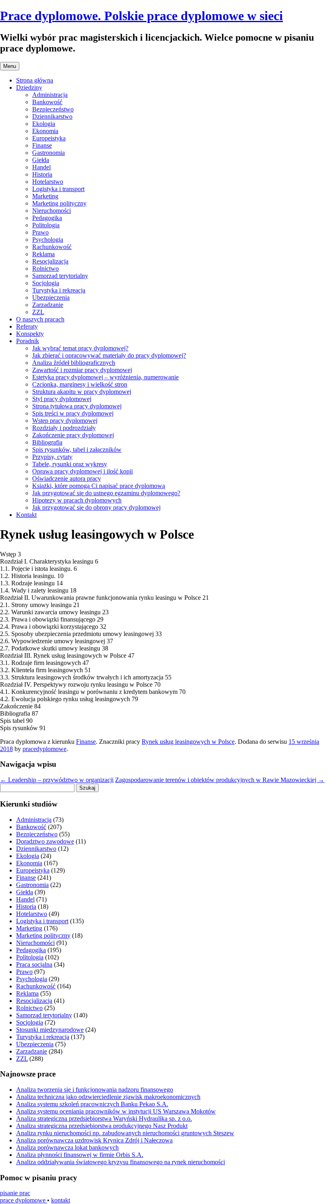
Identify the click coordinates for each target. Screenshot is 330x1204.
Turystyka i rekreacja (58, 290)
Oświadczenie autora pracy (66, 478)
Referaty (27, 326)
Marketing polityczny (59, 203)
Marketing (45, 196)
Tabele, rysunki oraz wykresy (69, 464)
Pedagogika (47, 217)
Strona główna (34, 80)
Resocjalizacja (50, 261)
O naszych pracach (40, 319)
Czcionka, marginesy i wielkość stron (79, 384)
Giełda (40, 159)
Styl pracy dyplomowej (61, 398)
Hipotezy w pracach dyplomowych (77, 500)
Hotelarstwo (47, 181)
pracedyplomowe (44, 748)
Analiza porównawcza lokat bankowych (67, 1147)
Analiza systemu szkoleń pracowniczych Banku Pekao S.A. (92, 1104)
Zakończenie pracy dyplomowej (73, 435)
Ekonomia (45, 131)
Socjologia (45, 283)
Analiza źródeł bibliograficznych (73, 362)
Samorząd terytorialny (60, 275)
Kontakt (26, 514)
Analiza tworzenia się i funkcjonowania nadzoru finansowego (94, 1089)
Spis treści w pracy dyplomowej (72, 413)
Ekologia (43, 123)
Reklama (43, 254)
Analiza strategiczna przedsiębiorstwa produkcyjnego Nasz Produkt (102, 1125)
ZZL (38, 312)
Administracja (50, 94)
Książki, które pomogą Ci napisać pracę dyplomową (98, 485)
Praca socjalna (34, 964)
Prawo (40, 232)
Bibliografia (47, 442)
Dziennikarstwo (52, 116)
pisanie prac (15, 1193)
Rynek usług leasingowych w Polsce (188, 741)
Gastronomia (48, 152)
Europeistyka (49, 138)
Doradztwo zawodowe (45, 841)
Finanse (42, 145)
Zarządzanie (47, 304)
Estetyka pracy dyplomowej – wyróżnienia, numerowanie (105, 377)
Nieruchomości (51, 210)
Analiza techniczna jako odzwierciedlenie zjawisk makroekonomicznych (108, 1096)
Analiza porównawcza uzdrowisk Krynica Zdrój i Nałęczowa (94, 1140)
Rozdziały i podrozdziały (64, 427)
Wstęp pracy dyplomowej (64, 420)
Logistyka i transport (58, 188)
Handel (41, 167)
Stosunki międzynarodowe (50, 1029)
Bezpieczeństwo (53, 109)
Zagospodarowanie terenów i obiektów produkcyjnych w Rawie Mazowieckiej (219, 779)
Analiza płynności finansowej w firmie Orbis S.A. (79, 1154)
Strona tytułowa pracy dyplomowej (77, 406)
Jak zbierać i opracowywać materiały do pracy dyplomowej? (109, 355)
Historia (42, 174)
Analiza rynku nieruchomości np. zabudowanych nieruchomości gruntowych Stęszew (125, 1133)
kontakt (60, 1200)
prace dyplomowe (23, 1200)
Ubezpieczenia (51, 297)
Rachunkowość (52, 246)
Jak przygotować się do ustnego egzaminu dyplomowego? (106, 493)
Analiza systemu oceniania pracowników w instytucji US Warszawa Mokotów (116, 1111)
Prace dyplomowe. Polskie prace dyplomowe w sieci (141, 15)
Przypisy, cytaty (52, 456)
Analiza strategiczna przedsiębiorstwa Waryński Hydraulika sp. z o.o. (104, 1118)
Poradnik (27, 341)
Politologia (46, 225)
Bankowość (47, 102)
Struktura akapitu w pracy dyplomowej (81, 391)
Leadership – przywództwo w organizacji (56, 779)
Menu (9, 66)
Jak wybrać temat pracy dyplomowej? (80, 348)
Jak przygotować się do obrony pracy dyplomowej (96, 507)
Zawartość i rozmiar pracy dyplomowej (82, 369)
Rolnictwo (45, 268)
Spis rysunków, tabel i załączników (77, 449)
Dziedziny (29, 87)
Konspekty (30, 333)
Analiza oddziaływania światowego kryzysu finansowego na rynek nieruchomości (120, 1162)
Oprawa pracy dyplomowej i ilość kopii (82, 471)
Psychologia (47, 239)
